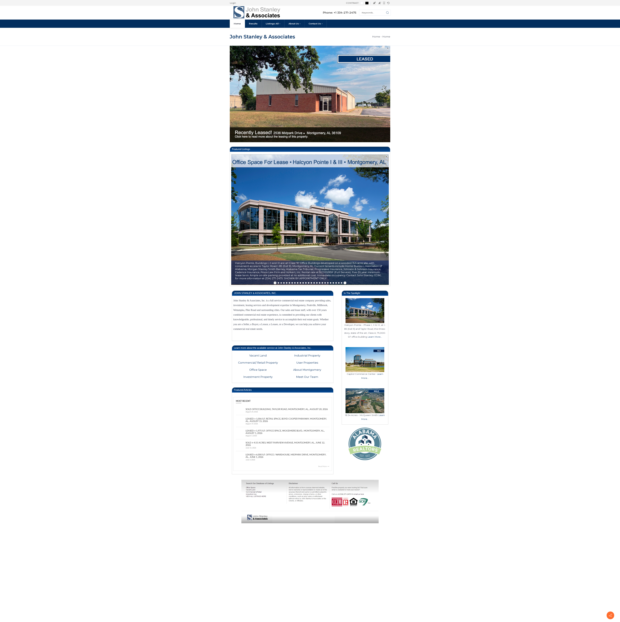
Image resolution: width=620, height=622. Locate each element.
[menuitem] (237, 24)
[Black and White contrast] (366, 3)
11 (306, 283)
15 (316, 283)
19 (327, 283)
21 (333, 283)
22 (336, 283)
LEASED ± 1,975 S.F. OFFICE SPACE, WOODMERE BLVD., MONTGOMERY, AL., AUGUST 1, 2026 (285, 431)
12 (308, 283)
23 (338, 283)
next (386, 93)
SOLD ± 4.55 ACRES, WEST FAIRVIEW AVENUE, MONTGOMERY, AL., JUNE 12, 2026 (285, 443)
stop (344, 283)
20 (330, 283)
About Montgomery (307, 369)
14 (314, 283)
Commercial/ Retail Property (258, 362)
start (275, 283)
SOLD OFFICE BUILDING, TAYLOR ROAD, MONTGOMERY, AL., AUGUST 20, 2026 (287, 409)
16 (319, 283)
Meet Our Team (307, 376)
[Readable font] (384, 3)
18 (325, 283)
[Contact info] (610, 615)
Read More (322, 466)
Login (233, 3)
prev (234, 93)
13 (311, 283)
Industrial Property (307, 355)
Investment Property (258, 376)
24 (341, 283)
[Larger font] (374, 3)
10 (303, 283)
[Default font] (388, 3)
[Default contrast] (361, 3)
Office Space (258, 369)
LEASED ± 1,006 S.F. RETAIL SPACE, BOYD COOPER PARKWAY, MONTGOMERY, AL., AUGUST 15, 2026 (286, 419)
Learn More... (375, 336)
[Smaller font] (379, 3)
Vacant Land (258, 355)
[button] (385, 13)
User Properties (307, 362)
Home (376, 36)
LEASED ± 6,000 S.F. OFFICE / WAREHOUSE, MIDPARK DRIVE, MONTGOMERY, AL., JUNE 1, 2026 (286, 455)
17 (322, 283)
